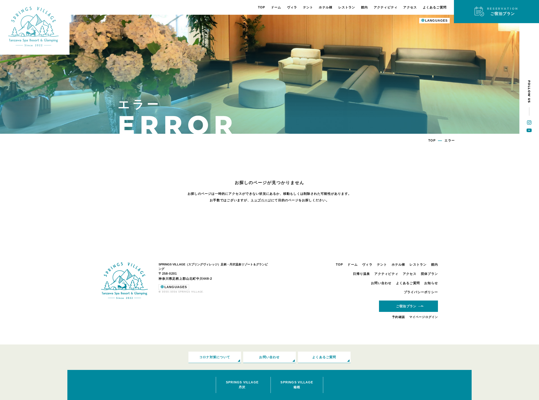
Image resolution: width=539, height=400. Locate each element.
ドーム (276, 7)
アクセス (410, 7)
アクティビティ (386, 7)
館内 (364, 7)
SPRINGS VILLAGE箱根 (296, 384)
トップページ (261, 200)
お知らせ (431, 283)
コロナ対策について (214, 357)
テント (308, 7)
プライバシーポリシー (421, 292)
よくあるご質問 (435, 7)
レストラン (346, 7)
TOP (261, 7)
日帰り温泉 (361, 273)
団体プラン (429, 273)
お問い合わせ (381, 283)
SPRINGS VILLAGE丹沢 (242, 384)
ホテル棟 (325, 7)
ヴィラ (292, 7)
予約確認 (398, 317)
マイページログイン (423, 317)
